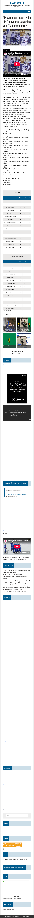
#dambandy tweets (8, 910)
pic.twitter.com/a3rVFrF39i (13, 490)
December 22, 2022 (11, 496)
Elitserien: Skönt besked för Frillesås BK (9, 346)
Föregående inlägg (18, 351)
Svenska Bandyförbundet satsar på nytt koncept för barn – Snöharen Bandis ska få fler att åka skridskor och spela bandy (16, 587)
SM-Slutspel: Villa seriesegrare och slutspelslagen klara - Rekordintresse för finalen (8, 329)
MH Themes (26, 916)
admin (13, 48)
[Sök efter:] (17, 815)
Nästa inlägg (16, 353)
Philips (5, 534)
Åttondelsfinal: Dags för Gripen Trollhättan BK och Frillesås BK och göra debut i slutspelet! (23, 329)
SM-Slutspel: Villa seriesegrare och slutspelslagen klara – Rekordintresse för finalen (15, 577)
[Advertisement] (17, 437)
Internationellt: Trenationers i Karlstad (14, 591)
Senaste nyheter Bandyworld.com (21, 346)
